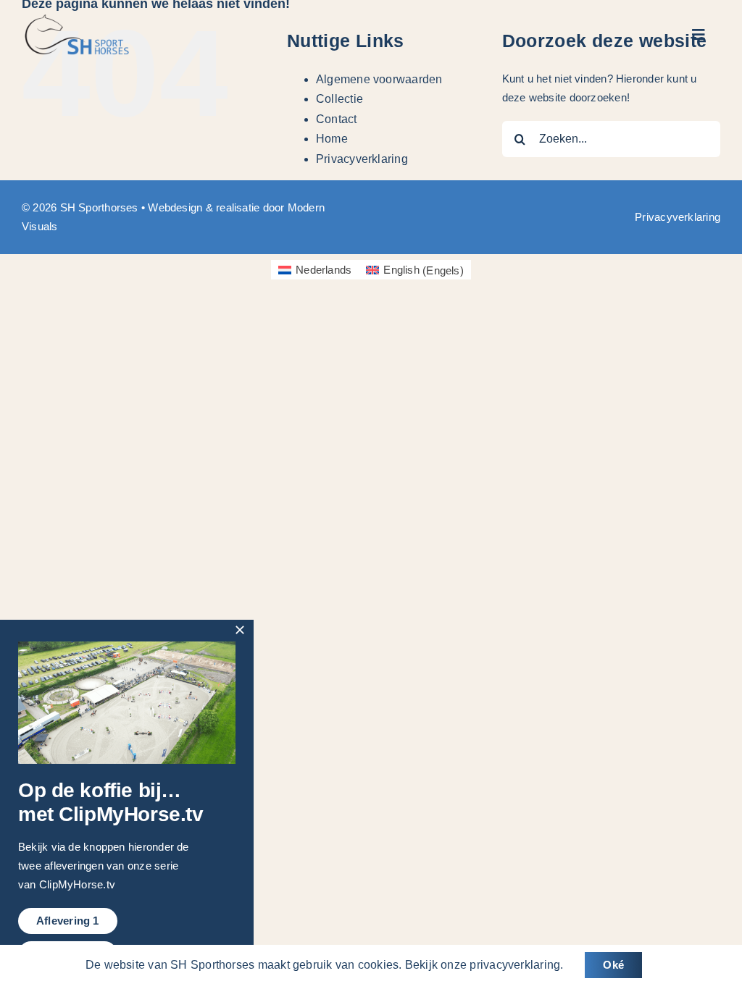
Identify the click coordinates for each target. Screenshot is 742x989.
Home (332, 138)
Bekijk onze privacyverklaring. (484, 965)
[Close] (240, 629)
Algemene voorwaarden (379, 79)
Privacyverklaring (362, 159)
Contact (336, 119)
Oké (613, 965)
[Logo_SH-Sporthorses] (76, 20)
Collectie (339, 99)
